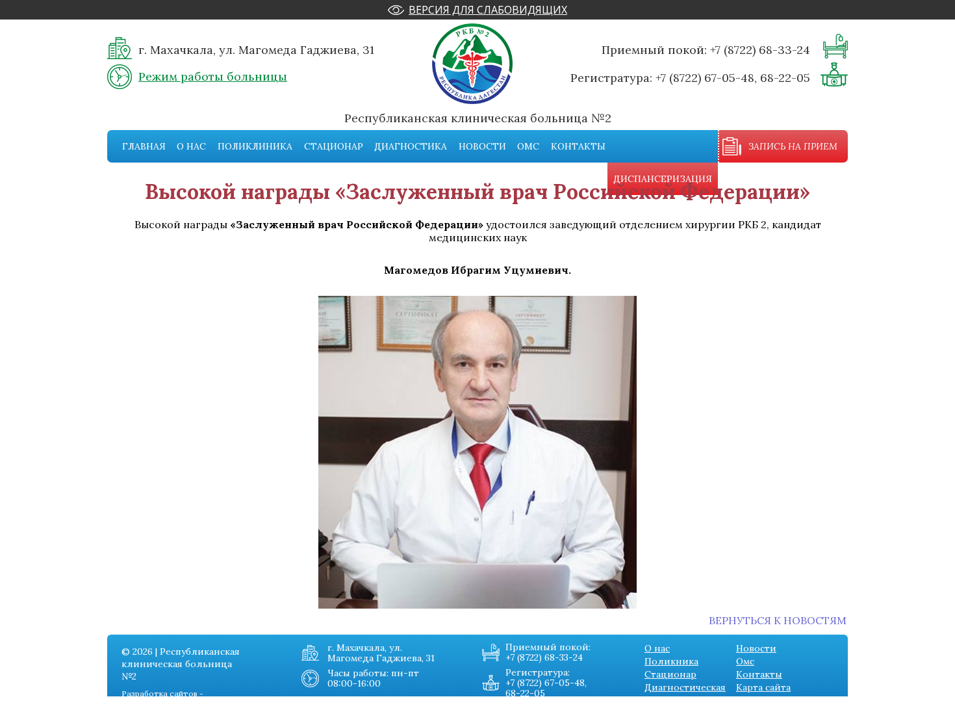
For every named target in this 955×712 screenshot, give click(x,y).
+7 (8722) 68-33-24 (760, 49)
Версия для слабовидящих (488, 10)
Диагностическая (685, 687)
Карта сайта (763, 687)
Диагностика (410, 146)
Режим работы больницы (212, 76)
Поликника (671, 661)
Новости (482, 146)
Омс (528, 146)
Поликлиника (255, 146)
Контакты (578, 146)
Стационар (333, 146)
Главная (144, 146)
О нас (191, 146)
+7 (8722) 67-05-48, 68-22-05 (733, 77)
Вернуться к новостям (778, 620)
